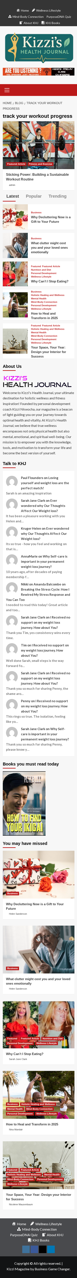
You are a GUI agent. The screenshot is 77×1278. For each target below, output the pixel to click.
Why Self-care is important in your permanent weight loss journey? (44, 561)
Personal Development (43, 273)
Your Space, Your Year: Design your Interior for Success (48, 352)
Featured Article (16, 164)
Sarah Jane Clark (18, 1059)
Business (36, 212)
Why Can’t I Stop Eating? (49, 281)
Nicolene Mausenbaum (21, 1204)
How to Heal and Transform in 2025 (32, 1124)
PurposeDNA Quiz (58, 16)
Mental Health (38, 298)
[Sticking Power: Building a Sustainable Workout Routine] (38, 145)
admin (12, 185)
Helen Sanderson (18, 914)
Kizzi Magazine (18, 1269)
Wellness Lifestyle (41, 277)
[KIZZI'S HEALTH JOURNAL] (38, 381)
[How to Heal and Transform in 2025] (15, 304)
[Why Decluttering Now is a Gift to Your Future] (15, 216)
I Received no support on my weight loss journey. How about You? (45, 622)
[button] (7, 89)
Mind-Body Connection (44, 302)
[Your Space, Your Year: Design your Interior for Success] (15, 340)
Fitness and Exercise (40, 164)
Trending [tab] (57, 196)
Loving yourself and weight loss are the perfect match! (45, 483)
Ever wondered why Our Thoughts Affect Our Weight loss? (43, 506)
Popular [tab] (33, 196)
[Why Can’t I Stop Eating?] (15, 273)
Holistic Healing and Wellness (47, 295)
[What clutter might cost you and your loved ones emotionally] (15, 245)
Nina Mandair (16, 1129)
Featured (36, 266)
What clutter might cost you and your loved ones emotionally (49, 247)
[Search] (69, 89)
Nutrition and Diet (41, 270)
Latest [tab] (12, 196)
